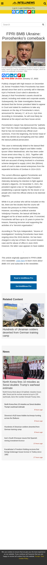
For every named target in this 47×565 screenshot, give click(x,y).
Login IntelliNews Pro (26, 8)
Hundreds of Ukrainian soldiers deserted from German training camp (20, 332)
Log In (14, 8)
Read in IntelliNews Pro (23, 278)
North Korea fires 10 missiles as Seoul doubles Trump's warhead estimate (21, 385)
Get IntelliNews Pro (23, 286)
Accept (37, 556)
